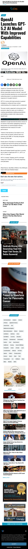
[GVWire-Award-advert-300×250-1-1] (15, 501)
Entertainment (6, 419)
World (25, 4)
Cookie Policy (9, 547)
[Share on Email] (13, 85)
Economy (5, 472)
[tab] (10, 389)
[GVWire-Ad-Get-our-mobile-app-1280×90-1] (14, 119)
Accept (14, 544)
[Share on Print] (11, 85)
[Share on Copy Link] (19, 85)
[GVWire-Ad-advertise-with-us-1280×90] (14, 72)
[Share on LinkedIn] (8, 85)
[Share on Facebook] (2, 85)
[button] (26, 531)
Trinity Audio (14, 79)
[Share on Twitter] (5, 85)
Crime (4, 409)
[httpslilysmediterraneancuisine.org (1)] (14, 386)
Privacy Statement (17, 547)
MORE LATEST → (7, 477)
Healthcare (5, 289)
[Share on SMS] (16, 85)
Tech (3, 15)
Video (4, 440)
